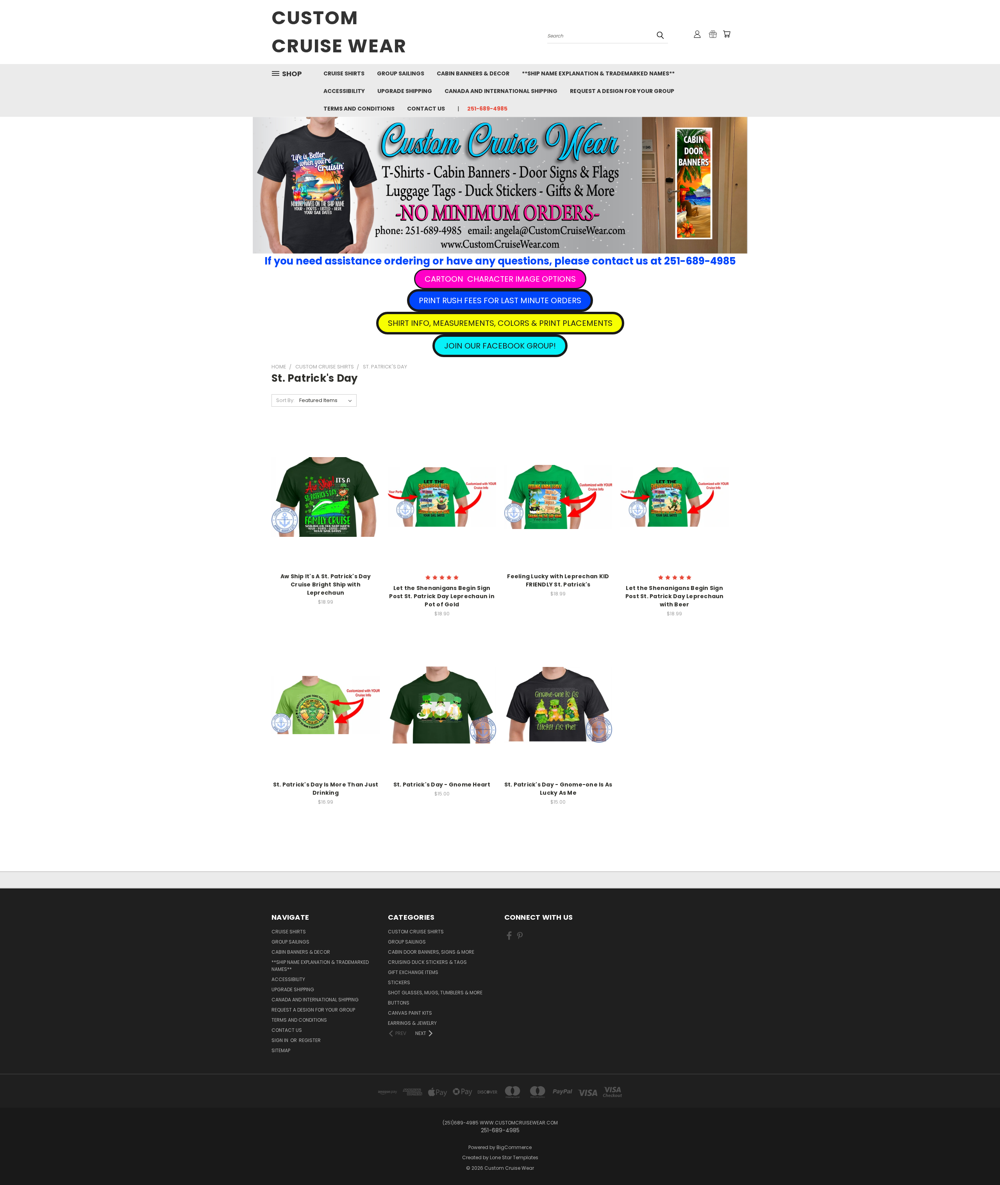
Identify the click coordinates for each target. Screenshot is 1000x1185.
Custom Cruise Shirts (416, 931)
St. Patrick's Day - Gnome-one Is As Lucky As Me (558, 789)
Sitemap (280, 1050)
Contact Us (426, 109)
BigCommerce (514, 1147)
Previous (979, 1160)
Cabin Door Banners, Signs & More (431, 952)
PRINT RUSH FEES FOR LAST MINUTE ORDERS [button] (500, 300)
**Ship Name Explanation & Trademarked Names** (598, 73)
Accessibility (344, 91)
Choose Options (325, 510)
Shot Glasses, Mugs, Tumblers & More (435, 992)
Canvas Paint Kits (410, 1013)
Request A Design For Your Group (622, 91)
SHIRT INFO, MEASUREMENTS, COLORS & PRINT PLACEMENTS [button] (500, 323)
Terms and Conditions (359, 109)
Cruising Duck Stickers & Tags (427, 962)
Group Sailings (400, 73)
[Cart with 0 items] (726, 34)
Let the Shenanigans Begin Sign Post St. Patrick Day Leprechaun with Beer (674, 596)
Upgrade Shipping (404, 91)
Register (310, 1040)
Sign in (280, 1040)
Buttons (398, 1002)
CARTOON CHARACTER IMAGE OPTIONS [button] (500, 278)
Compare (322, 496)
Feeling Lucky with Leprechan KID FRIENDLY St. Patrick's (558, 580)
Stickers (399, 982)
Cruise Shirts (343, 73)
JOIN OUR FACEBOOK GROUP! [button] (500, 345)
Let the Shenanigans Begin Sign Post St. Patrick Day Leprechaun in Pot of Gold (442, 596)
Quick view (325, 480)
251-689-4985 (487, 109)
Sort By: (285, 400)
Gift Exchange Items (413, 972)
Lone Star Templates (514, 1157)
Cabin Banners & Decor (473, 73)
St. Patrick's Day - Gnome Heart (442, 784)
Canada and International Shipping (501, 91)
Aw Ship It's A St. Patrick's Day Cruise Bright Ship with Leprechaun (325, 584)
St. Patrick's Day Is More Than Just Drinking (326, 789)
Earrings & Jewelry (412, 1023)
